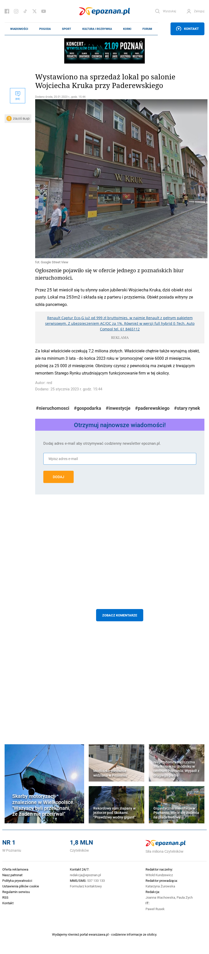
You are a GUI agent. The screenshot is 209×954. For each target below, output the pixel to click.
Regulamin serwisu (16, 892)
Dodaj (58, 477)
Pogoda (45, 29)
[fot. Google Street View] (119, 178)
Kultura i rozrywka (97, 29)
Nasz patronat (12, 875)
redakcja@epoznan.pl (85, 875)
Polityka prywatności (17, 880)
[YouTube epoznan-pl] (43, 11)
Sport (66, 29)
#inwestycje (118, 408)
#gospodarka (87, 408)
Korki (127, 29)
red (49, 382)
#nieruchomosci (52, 408)
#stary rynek (187, 408)
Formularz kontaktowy (86, 886)
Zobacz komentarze (119, 615)
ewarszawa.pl (99, 934)
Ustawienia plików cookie (20, 886)
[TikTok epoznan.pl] (25, 11)
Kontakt (191, 29)
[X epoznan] (34, 11)
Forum (147, 29)
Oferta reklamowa (15, 869)
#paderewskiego (152, 408)
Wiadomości (19, 29)
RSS (5, 897)
